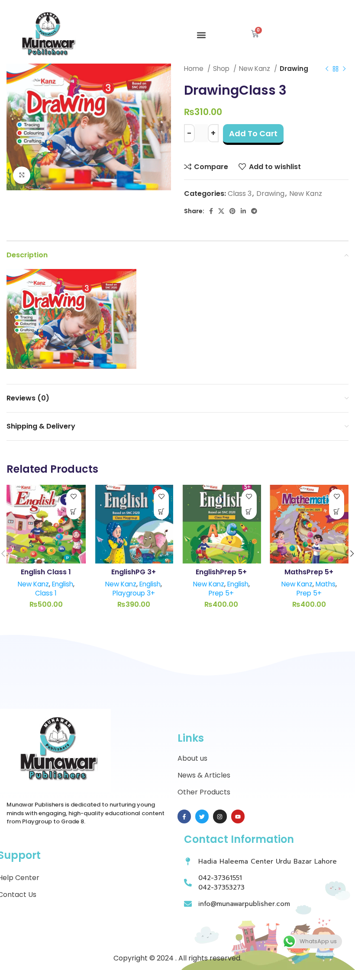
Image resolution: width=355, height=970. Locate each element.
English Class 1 (46, 572)
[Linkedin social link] (243, 211)
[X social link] (221, 211)
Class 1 (46, 593)
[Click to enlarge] (21, 175)
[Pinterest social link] (232, 211)
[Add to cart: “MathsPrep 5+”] (336, 511)
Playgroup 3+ (134, 593)
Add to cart (253, 133)
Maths (326, 584)
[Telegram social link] (254, 211)
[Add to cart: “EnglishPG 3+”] (161, 511)
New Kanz (305, 193)
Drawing (270, 193)
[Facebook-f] (184, 816)
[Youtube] (238, 816)
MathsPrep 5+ (308, 572)
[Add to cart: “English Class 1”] (73, 511)
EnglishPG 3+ (133, 572)
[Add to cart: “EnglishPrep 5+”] (249, 511)
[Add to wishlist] (73, 496)
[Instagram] (219, 816)
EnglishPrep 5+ (221, 572)
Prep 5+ (221, 593)
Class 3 (240, 193)
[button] (201, 35)
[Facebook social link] (211, 211)
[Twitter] (202, 816)
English (62, 584)
